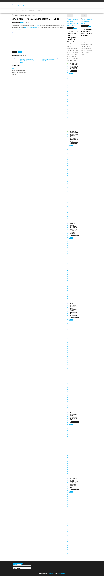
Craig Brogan (18, 29)
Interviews (30, 1)
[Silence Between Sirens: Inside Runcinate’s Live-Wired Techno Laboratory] (67, 444)
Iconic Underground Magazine (30, 27)
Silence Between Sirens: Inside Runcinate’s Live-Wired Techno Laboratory (74, 416)
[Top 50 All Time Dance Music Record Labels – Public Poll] (86, 21)
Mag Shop (20, 1)
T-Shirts (25, 1)
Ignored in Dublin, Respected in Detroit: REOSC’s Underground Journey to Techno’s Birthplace (74, 228)
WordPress (51, 573)
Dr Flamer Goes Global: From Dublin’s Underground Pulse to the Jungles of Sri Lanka (72, 38)
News (20, 51)
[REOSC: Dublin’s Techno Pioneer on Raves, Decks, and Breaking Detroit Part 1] (67, 95)
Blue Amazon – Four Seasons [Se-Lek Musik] (48, 60)
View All (69, 15)
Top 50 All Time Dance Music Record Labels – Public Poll (86, 32)
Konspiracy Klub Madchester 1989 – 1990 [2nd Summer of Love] (26, 61)
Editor (27, 22)
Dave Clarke (37, 25)
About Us (14, 1)
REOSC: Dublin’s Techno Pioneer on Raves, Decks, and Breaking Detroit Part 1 (74, 66)
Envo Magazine (61, 573)
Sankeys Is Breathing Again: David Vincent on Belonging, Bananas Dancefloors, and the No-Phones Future (74, 136)
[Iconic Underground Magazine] (12, 11)
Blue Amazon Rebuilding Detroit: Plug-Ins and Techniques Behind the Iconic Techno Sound (74, 483)
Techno (24, 55)
